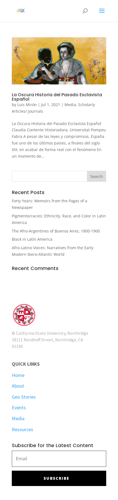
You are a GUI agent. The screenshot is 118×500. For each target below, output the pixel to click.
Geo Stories (24, 397)
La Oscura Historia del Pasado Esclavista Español (57, 97)
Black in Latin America (32, 239)
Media (70, 104)
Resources (22, 429)
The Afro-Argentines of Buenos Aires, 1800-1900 (56, 231)
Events (19, 407)
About (18, 386)
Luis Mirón (27, 104)
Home (18, 375)
